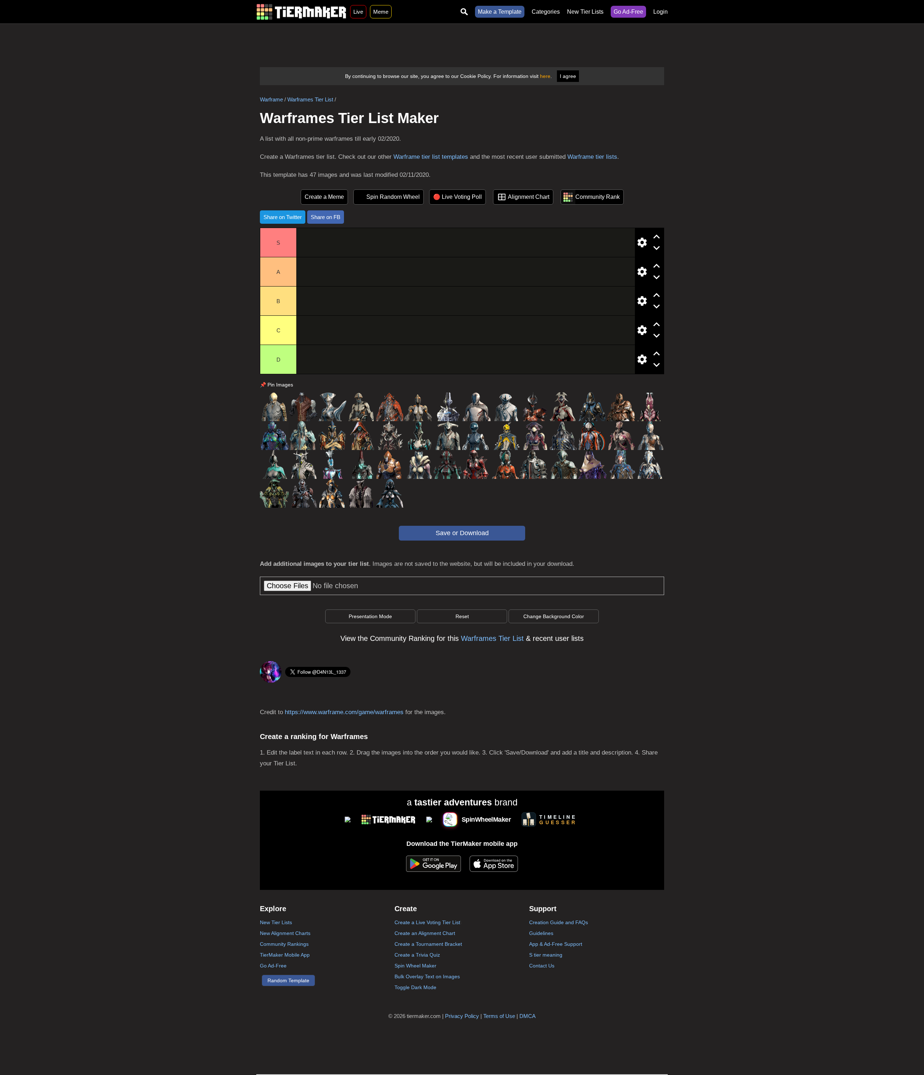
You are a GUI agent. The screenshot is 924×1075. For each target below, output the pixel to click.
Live (358, 12)
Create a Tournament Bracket (428, 944)
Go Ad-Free (628, 12)
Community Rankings (284, 944)
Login (660, 12)
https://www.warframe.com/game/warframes (344, 712)
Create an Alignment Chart (425, 933)
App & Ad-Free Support (555, 944)
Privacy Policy (462, 1016)
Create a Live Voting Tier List (427, 922)
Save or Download (462, 533)
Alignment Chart (528, 197)
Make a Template (500, 12)
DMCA (527, 1016)
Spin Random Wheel (393, 197)
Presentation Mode (370, 616)
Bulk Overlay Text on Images (427, 976)
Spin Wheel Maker (415, 966)
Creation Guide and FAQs (558, 922)
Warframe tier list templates (430, 156)
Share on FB (325, 217)
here (545, 76)
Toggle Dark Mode (415, 987)
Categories (546, 12)
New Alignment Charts (285, 933)
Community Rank (597, 197)
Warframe (271, 99)
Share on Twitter (282, 217)
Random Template (288, 980)
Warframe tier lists (592, 156)
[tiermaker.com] (301, 12)
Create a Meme (324, 197)
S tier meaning (545, 955)
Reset (462, 616)
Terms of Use (499, 1016)
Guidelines (541, 933)
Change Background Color (553, 616)
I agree (568, 76)
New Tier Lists (585, 12)
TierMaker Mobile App (285, 955)
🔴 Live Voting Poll (457, 197)
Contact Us (541, 966)
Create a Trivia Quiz (417, 955)
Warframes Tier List (310, 99)
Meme (380, 12)
